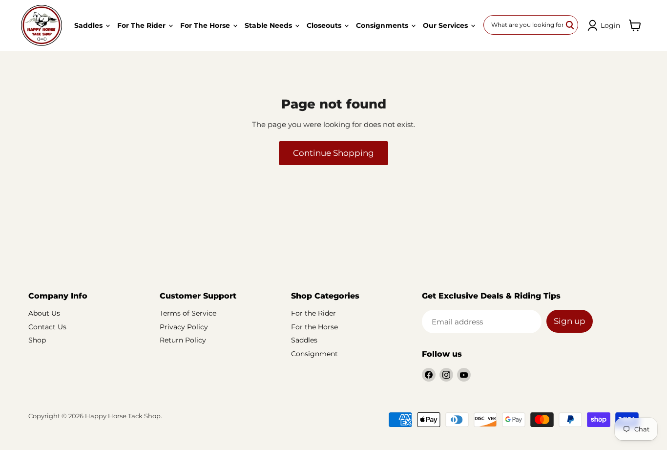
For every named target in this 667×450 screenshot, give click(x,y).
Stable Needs (269, 25)
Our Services (446, 25)
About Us (44, 313)
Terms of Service (188, 313)
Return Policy (183, 340)
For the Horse (206, 25)
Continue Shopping (333, 153)
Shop (37, 340)
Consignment (314, 353)
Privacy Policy (184, 326)
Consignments (383, 25)
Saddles (89, 25)
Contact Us (47, 326)
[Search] (570, 25)
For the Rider (142, 25)
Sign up (569, 321)
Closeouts (325, 25)
